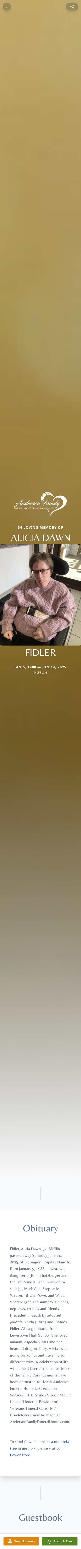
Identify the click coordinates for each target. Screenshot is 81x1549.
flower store (20, 1454)
